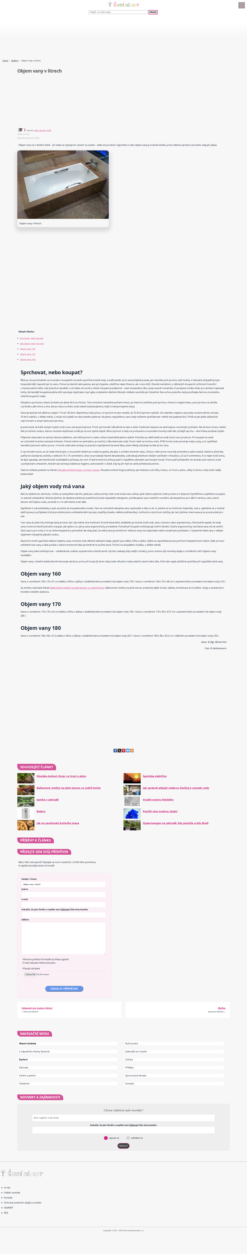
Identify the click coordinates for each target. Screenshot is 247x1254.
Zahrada (23, 1067)
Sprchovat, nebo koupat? (31, 338)
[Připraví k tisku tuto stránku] (132, 751)
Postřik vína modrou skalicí (160, 811)
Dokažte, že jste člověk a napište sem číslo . (54, 909)
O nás (7, 1187)
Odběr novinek (12, 1192)
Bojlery (41, 811)
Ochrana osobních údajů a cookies (22, 1202)
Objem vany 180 (28, 359)
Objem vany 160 (27, 348)
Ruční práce (131, 1043)
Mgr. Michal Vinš (42, 130)
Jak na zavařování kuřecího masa (58, 823)
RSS (6, 1212)
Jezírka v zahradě (48, 799)
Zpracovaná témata (135, 1075)
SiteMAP (8, 1207)
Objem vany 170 (27, 354)
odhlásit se (137, 1138)
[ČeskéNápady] (123, 7)
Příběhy (129, 1067)
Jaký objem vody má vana (32, 343)
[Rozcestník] (241, 5)
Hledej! (153, 12)
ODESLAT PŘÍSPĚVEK (64, 988)
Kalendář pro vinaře (136, 1051)
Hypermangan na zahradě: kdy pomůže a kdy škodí (175, 823)
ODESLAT (123, 1146)
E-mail (24, 899)
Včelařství (24, 1083)
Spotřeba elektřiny (155, 776)
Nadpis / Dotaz (29, 878)
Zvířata (129, 1059)
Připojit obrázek (31, 968)
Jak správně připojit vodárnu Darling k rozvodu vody (176, 788)
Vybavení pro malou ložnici (37, 1008)
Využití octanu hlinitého (158, 799)
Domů (5, 60)
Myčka (221, 1008)
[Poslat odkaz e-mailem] (128, 751)
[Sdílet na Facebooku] (115, 751)
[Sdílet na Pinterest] (123, 751)
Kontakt (129, 1083)
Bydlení (14, 60)
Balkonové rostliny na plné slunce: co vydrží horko (77, 587)
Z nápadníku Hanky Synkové (34, 1051)
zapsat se (113, 1138)
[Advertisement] (86, 37)
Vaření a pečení (27, 1075)
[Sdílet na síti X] (119, 751)
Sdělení (25, 919)
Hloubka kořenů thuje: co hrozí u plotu (78, 470)
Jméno (24, 889)
